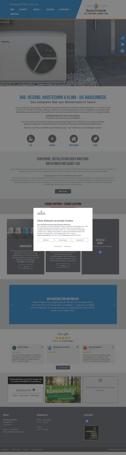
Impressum (67, 246)
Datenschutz (58, 246)
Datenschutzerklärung (44, 235)
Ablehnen (46, 240)
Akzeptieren (80, 240)
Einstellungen (63, 240)
